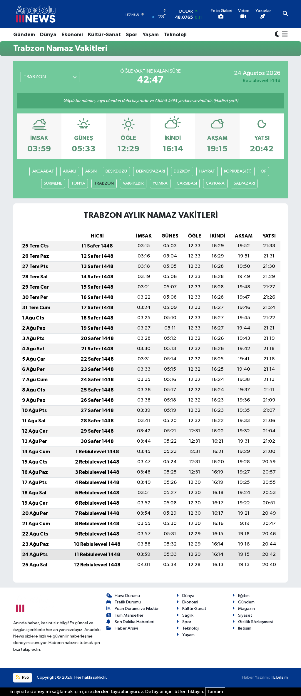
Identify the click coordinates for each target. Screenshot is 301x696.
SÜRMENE (53, 183)
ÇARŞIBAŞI (187, 183)
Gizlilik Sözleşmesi (255, 622)
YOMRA (160, 183)
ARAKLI (69, 171)
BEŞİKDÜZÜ (116, 171)
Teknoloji (175, 34)
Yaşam (151, 34)
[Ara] (285, 14)
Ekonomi (72, 34)
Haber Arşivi (126, 628)
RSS (25, 677)
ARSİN (91, 171)
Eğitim (244, 595)
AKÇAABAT (43, 171)
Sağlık (187, 615)
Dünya (48, 34)
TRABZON (104, 183)
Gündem (24, 34)
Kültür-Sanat (104, 34)
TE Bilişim (279, 677)
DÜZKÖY (182, 171)
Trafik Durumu (128, 602)
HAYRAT (207, 171)
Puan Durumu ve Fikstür (137, 608)
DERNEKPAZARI (150, 171)
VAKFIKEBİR (133, 183)
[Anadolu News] (35, 14)
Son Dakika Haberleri (134, 622)
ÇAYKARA (215, 183)
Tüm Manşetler (129, 615)
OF (263, 171)
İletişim (244, 628)
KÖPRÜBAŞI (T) (238, 171)
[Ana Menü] (284, 34)
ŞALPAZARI (244, 183)
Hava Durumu (127, 595)
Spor (132, 34)
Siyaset (245, 615)
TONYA (78, 183)
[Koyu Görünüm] (277, 34)
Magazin (246, 608)
